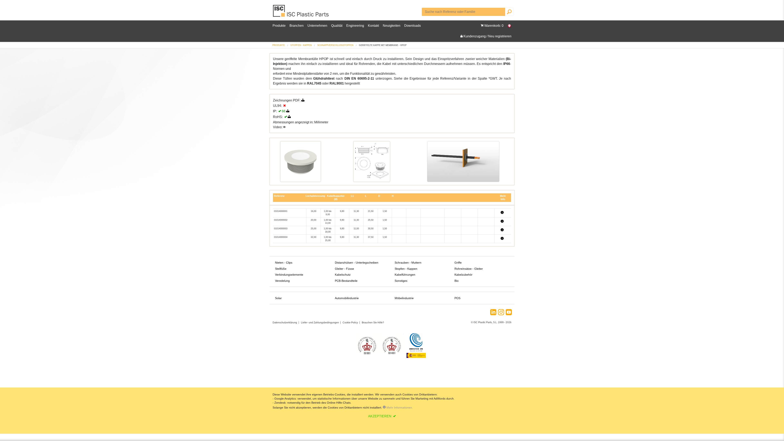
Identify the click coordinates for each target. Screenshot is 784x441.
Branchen (297, 25)
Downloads (412, 25)
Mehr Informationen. (399, 407)
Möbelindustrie (404, 298)
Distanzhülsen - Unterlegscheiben (356, 262)
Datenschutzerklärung (285, 322)
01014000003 (280, 228)
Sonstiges (401, 280)
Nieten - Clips (283, 262)
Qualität (336, 25)
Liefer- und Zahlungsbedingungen (320, 322)
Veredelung (282, 280)
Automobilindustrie (347, 298)
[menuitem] (278, 45)
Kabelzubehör (463, 274)
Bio (456, 280)
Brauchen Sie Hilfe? (373, 322)
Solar (278, 298)
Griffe (458, 262)
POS (457, 298)
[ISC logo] (301, 12)
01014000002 (280, 220)
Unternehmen (317, 25)
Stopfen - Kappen (301, 45)
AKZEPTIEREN (380, 416)
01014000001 (280, 211)
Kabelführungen (405, 274)
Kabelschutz (343, 274)
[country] (507, 25)
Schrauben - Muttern (408, 262)
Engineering (355, 25)
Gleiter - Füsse (344, 268)
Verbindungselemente (289, 274)
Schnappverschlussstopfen (335, 45)
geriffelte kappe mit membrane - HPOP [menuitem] (382, 45)
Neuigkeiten (391, 25)
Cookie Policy (350, 322)
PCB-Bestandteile (346, 280)
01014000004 (280, 237)
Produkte (279, 25)
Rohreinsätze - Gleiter (468, 268)
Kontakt (373, 25)
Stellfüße (280, 268)
